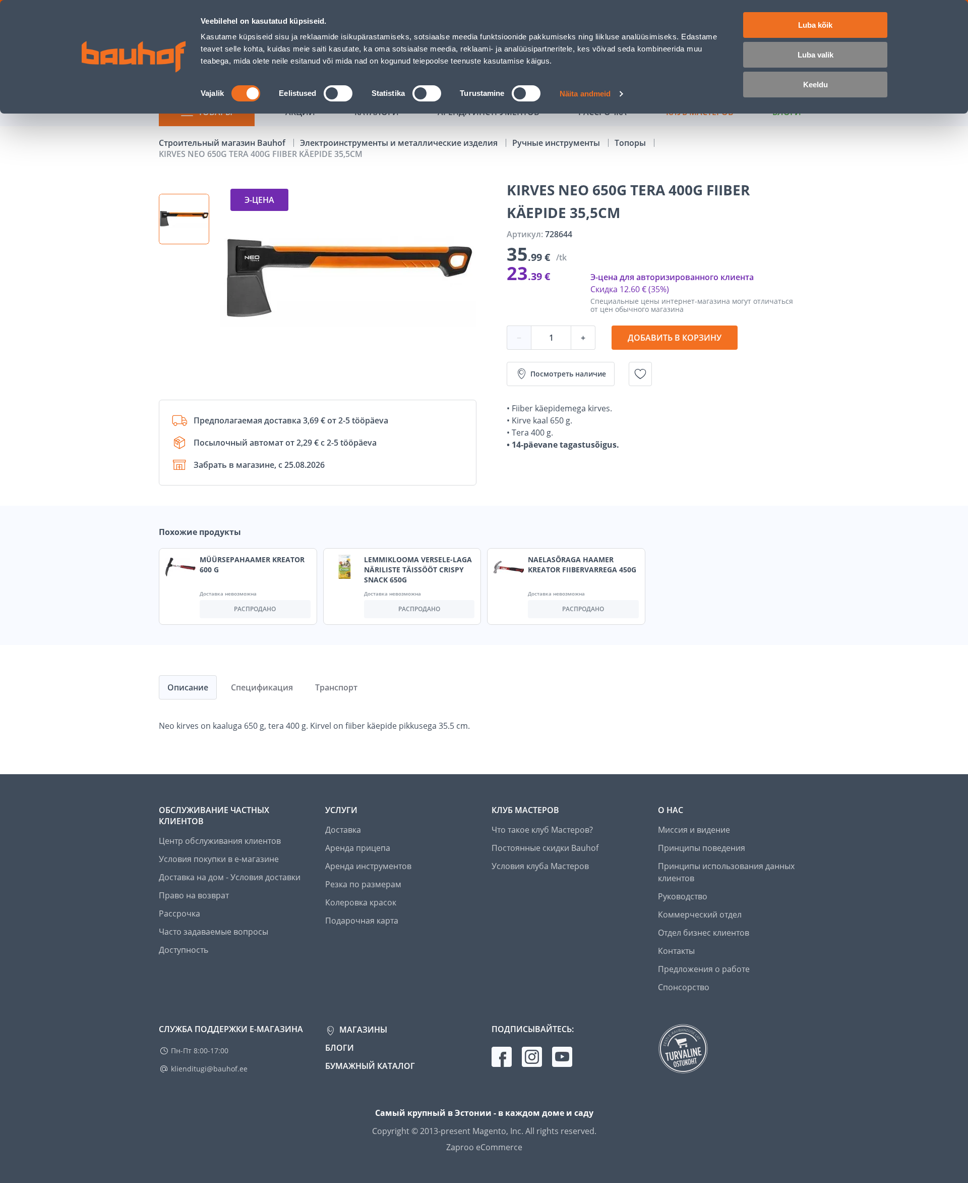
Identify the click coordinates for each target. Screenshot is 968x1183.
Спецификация (262, 687)
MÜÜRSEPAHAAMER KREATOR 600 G (252, 564)
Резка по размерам (363, 884)
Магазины (362, 1029)
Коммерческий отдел (700, 914)
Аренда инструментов (368, 866)
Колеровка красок (360, 902)
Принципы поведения (701, 847)
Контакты (676, 950)
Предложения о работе (704, 969)
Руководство (682, 896)
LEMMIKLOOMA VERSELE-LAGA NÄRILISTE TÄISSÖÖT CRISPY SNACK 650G (418, 569)
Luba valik (815, 54)
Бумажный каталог (370, 1065)
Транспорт (336, 687)
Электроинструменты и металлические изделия (400, 142)
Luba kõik (815, 25)
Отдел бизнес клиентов (703, 932)
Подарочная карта (361, 920)
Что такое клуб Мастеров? (542, 829)
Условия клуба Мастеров (540, 866)
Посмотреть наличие (568, 374)
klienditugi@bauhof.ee (209, 1068)
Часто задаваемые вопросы (213, 931)
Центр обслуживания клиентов (220, 840)
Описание (187, 687)
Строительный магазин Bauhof (223, 142)
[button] (184, 219)
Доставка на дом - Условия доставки (229, 877)
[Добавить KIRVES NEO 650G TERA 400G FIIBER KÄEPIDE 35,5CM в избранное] (640, 374)
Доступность (183, 949)
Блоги (339, 1047)
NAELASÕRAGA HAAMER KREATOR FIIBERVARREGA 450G (582, 564)
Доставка (343, 829)
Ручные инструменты (557, 142)
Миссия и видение (694, 829)
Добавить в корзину (674, 337)
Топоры (631, 142)
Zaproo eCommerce (484, 1147)
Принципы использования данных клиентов (726, 872)
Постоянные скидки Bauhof (545, 847)
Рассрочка (179, 913)
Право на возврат (194, 895)
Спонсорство (683, 987)
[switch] (338, 93)
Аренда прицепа (357, 847)
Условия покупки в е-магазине (219, 859)
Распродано (255, 609)
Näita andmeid (585, 93)
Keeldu (815, 84)
